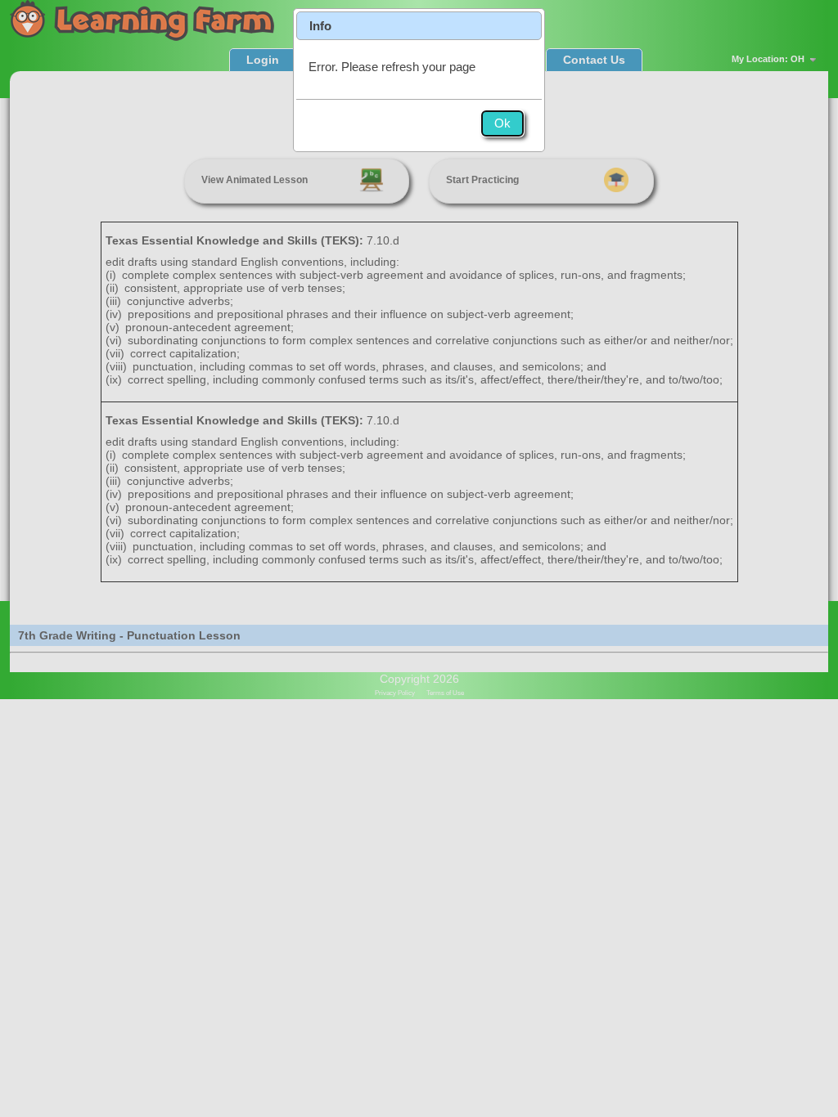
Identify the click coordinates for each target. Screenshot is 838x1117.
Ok (502, 123)
